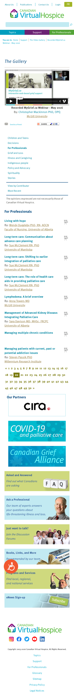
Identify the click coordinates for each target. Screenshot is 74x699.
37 (34, 381)
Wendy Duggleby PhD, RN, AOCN (29, 225)
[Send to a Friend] (7, 124)
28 (54, 375)
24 (35, 375)
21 (21, 375)
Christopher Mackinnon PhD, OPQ (39, 112)
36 (29, 381)
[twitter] (26, 639)
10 (36, 368)
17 (66, 368)
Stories (11, 178)
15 (57, 368)
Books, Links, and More (21, 553)
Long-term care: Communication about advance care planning (28, 238)
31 (6, 381)
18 (6, 375)
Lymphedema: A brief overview (23, 296)
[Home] (37, 9)
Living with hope (15, 221)
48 (20, 388)
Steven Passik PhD (20, 357)
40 (48, 381)
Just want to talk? (17, 528)
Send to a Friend (16, 124)
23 (31, 375)
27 (49, 375)
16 (62, 368)
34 (20, 381)
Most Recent (14, 191)
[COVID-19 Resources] (37, 431)
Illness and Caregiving (20, 158)
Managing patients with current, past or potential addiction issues (29, 350)
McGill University (37, 116)
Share (48, 124)
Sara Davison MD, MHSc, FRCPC (28, 321)
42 (57, 381)
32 (11, 381)
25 (40, 375)
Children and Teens (18, 138)
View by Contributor (18, 186)
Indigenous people (18, 163)
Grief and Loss (15, 153)
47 (15, 388)
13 (49, 368)
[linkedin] (42, 639)
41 (52, 381)
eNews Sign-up (15, 597)
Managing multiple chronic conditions (28, 332)
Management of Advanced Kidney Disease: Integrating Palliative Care (31, 315)
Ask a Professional (18, 499)
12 (44, 368)
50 (29, 388)
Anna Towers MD (19, 301)
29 (59, 375)
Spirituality (14, 173)
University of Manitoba (18, 249)
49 (25, 388)
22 (26, 375)
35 (25, 381)
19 (11, 375)
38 (39, 381)
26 (45, 375)
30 (63, 375)
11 (41, 368)
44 (66, 381)
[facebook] (19, 639)
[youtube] (34, 639)
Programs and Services (20, 573)
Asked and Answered (19, 475)
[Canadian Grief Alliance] (37, 456)
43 (62, 381)
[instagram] (11, 639)
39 (43, 381)
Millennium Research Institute (22, 361)
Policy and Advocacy (19, 168)
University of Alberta (16, 325)
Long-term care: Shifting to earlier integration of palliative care (26, 258)
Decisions (13, 143)
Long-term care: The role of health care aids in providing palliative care (28, 278)
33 (15, 381)
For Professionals (17, 148)
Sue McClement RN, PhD (24, 245)
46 (11, 388)
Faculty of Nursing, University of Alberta (28, 229)
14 (53, 368)
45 (6, 388)
